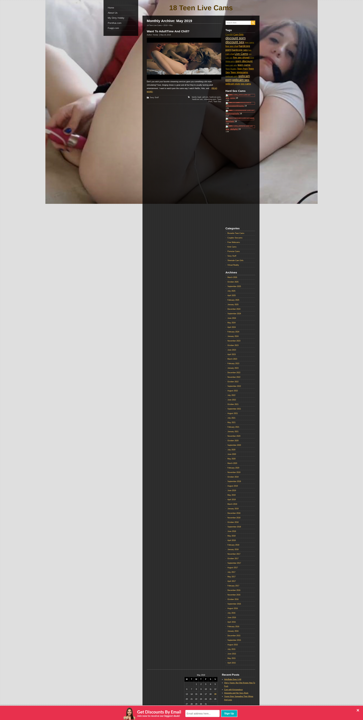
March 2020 (232, 463)
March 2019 (232, 504)
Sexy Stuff (154, 97)
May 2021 (231, 422)
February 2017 (233, 586)
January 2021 (233, 431)
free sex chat (231, 46)
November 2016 (233, 595)
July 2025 (231, 291)
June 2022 (231, 400)
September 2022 (234, 386)
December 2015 (233, 636)
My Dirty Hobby (116, 18)
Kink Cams (232, 247)
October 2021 (233, 404)
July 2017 (231, 572)
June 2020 (231, 454)
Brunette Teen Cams (235, 233)
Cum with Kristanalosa (233, 690)
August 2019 (232, 486)
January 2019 (233, 509)
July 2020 (231, 450)
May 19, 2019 (165, 35)
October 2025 (233, 282)
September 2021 (234, 409)
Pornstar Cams (233, 251)
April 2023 (231, 354)
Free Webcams (233, 242)
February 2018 (233, 545)
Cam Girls (238, 34)
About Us (113, 12)
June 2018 (231, 531)
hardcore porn (215, 97)
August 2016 (232, 608)
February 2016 (233, 626)
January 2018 (233, 549)
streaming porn (210, 99)
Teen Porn (242, 68)
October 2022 (233, 382)
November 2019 (233, 472)
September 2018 (234, 527)
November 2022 (233, 377)
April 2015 (231, 663)
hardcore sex (197, 99)
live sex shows (241, 57)
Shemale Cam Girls (235, 260)
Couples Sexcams (234, 238)
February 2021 (233, 427)
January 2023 (233, 368)
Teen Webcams (239, 72)
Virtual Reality (233, 265)
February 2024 (233, 332)
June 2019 (231, 490)
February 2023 (233, 363)
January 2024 (233, 336)
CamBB (229, 34)
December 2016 (233, 590)
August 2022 (232, 391)
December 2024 (233, 309)
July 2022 (231, 395)
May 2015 (231, 658)
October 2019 (233, 477)
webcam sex (240, 80)
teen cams (244, 64)
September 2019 (234, 481)
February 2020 (233, 468)
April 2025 (231, 295)
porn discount (244, 61)
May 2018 (231, 536)
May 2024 (231, 323)
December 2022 (233, 372)
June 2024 (231, 318)
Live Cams (241, 53)
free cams (249, 42)
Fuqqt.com (113, 28)
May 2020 (231, 459)
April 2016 (231, 622)
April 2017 (231, 581)
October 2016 (233, 599)
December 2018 (233, 513)
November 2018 (233, 518)
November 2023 (233, 341)
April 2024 (231, 327)
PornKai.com (114, 23)
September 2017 (234, 563)
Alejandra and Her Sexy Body (236, 693)
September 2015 (234, 640)
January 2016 (233, 631)
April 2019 (231, 499)
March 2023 (232, 359)
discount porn (235, 38)
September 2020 (234, 445)
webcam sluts (232, 83)
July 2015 (231, 649)
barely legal (196, 97)
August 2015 (232, 645)
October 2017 (233, 558)
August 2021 (232, 413)
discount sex (234, 42)
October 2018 (233, 522)
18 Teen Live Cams (201, 8)
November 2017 (233, 554)
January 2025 (233, 304)
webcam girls (231, 76)
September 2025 (234, 286)
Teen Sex (217, 101)
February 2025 (233, 300)
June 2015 (231, 654)
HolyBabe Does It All (232, 679)
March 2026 (232, 277)
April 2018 (231, 540)
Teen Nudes (231, 69)
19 (215, 694)
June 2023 (231, 350)
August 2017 (232, 568)
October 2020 (233, 441)
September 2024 (234, 314)
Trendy (155, 35)
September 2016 (234, 604)
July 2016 (231, 613)
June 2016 (231, 617)
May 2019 (231, 495)
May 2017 (231, 577)
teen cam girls (231, 65)
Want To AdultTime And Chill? (168, 31)
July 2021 (231, 418)
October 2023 (233, 345)
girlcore (205, 97)
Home (111, 7)
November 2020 (233, 436)
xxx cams (246, 83)
